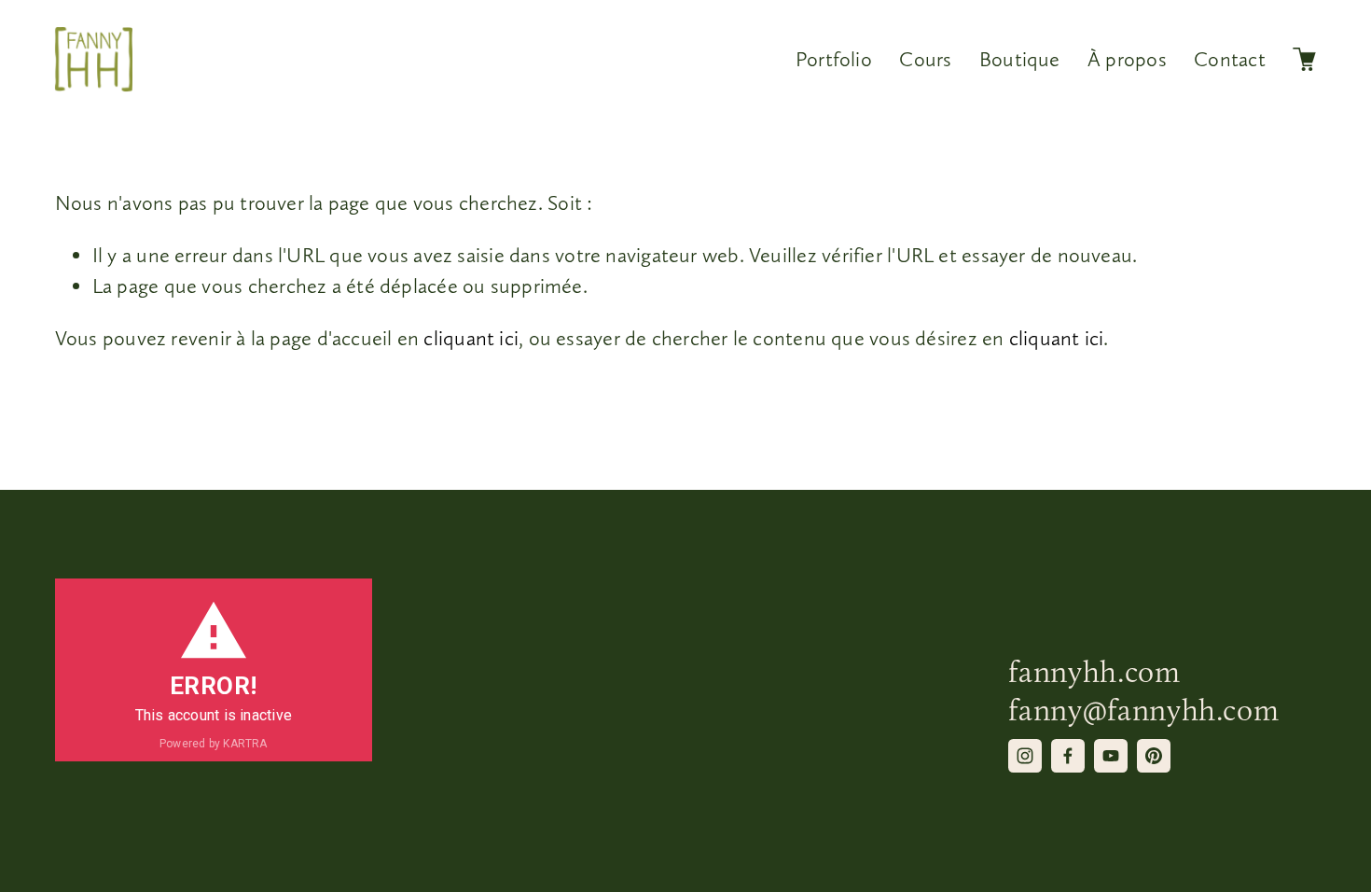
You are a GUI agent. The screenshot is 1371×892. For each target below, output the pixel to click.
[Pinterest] (1153, 756)
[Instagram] (1025, 756)
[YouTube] (1111, 756)
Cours (925, 59)
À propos (1127, 59)
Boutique (1019, 59)
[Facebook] (1068, 756)
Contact (1230, 59)
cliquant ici (471, 338)
